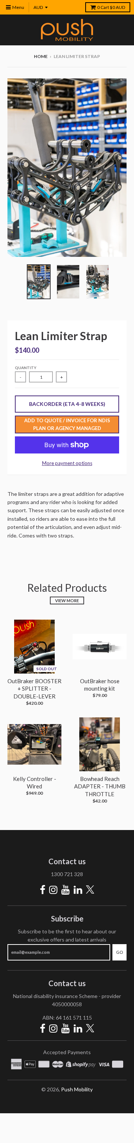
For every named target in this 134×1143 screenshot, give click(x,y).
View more (67, 600)
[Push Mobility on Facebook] (42, 890)
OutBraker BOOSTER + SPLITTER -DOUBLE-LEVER (34, 689)
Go (119, 952)
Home (41, 56)
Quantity (25, 367)
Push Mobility (77, 1089)
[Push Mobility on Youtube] (65, 890)
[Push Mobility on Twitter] (90, 890)
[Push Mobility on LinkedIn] (78, 890)
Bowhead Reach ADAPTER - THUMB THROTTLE (99, 786)
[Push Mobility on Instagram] (53, 890)
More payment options (67, 463)
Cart (111, 7)
